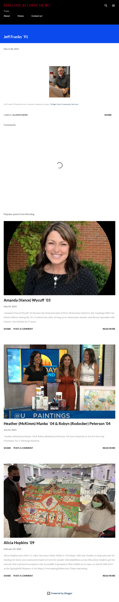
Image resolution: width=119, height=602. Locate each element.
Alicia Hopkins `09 (19, 542)
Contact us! (36, 16)
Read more (109, 328)
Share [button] (108, 115)
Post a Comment (23, 328)
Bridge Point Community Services (64, 104)
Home (21, 16)
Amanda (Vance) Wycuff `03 (27, 300)
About (7, 16)
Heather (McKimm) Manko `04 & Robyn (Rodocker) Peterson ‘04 (57, 423)
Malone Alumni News (27, 5)
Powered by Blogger (61, 593)
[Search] (106, 5)
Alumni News (20, 115)
